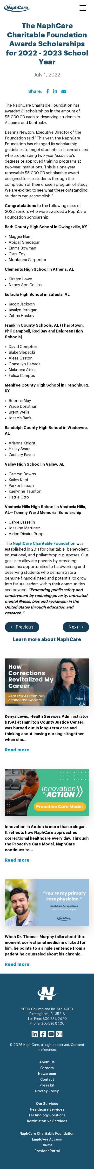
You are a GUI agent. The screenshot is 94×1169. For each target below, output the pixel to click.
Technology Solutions (47, 1115)
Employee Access (47, 1139)
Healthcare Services (47, 1109)
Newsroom (47, 1074)
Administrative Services (47, 1121)
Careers (47, 1068)
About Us (47, 1062)
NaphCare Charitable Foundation (47, 1133)
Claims (47, 1145)
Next (74, 627)
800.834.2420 (55, 1019)
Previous (24, 627)
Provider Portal (47, 1151)
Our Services (47, 1104)
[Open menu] (83, 8)
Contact (47, 1079)
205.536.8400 (53, 1023)
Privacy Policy (47, 1091)
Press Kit (47, 1085)
